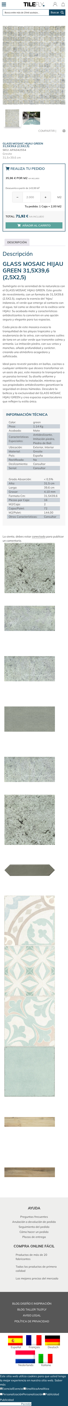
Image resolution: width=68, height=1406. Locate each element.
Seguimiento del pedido (34, 1227)
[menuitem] (15, 1342)
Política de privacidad (31, 1321)
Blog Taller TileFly (32, 1309)
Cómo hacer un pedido (34, 1232)
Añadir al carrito (36, 225)
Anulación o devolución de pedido (34, 1221)
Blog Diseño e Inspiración (31, 1303)
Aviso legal (32, 1315)
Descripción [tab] (17, 242)
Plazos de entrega (34, 1237)
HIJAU (6, 311)
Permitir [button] (26, 1404)
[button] (6, 1389)
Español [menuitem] (16, 1347)
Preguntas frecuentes (34, 1216)
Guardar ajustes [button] (10, 1404)
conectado (39, 536)
